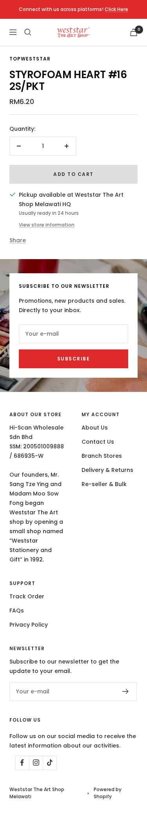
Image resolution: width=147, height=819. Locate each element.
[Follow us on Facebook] (22, 763)
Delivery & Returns (107, 470)
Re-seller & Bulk (104, 484)
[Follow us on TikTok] (49, 763)
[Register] (125, 691)
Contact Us (98, 442)
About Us (95, 427)
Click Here (116, 9)
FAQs (16, 610)
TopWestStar (30, 58)
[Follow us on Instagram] (36, 763)
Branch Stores (102, 456)
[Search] (27, 32)
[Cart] (134, 32)
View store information (46, 224)
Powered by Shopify (108, 793)
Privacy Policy (28, 625)
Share (17, 240)
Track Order (26, 596)
